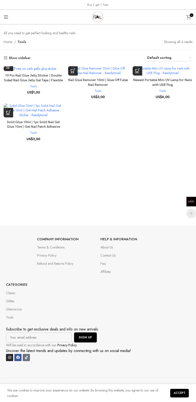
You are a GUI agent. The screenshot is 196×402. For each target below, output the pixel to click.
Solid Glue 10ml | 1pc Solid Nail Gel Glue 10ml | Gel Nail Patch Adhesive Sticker (33, 126)
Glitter (10, 301)
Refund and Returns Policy (55, 263)
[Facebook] (18, 357)
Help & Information (118, 239)
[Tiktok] (26, 357)
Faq (103, 263)
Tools (33, 86)
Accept (179, 393)
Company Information (58, 239)
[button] (73, 71)
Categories (16, 284)
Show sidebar (20, 58)
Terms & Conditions (51, 247)
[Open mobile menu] (6, 17)
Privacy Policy (46, 255)
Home (8, 41)
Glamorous (14, 309)
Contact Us (107, 255)
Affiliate (105, 271)
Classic (11, 293)
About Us (106, 247)
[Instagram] (9, 357)
